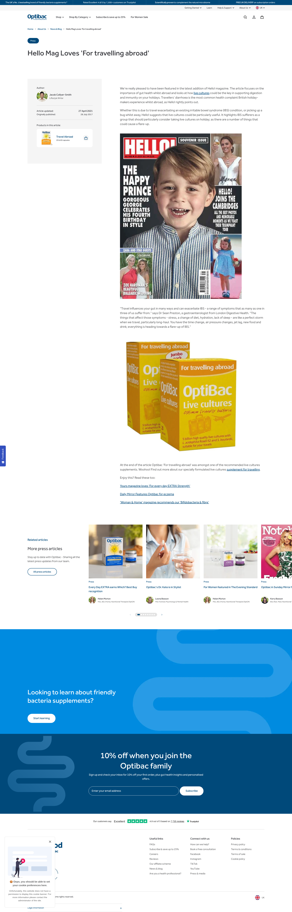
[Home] (37, 17)
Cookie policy (238, 858)
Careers (153, 854)
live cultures (201, 93)
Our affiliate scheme (160, 863)
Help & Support (224, 8)
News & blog (156, 868)
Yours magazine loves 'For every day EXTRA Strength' (155, 486)
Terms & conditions (241, 849)
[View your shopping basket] (262, 17)
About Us (243, 8)
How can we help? (199, 844)
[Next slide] (162, 614)
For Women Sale (139, 17)
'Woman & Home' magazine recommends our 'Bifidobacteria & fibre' (164, 502)
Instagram (195, 858)
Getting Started (192, 8)
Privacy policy (238, 844)
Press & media (197, 873)
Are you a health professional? (165, 873)
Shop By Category (78, 17)
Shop (58, 17)
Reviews (153, 858)
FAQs (152, 844)
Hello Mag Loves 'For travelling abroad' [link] (83, 29)
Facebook (195, 854)
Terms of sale (238, 854)
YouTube (195, 868)
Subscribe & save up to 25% (110, 17)
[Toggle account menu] (254, 17)
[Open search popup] (245, 17)
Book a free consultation (203, 849)
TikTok (193, 863)
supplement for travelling (243, 469)
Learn (209, 8)
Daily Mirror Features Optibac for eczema (147, 494)
